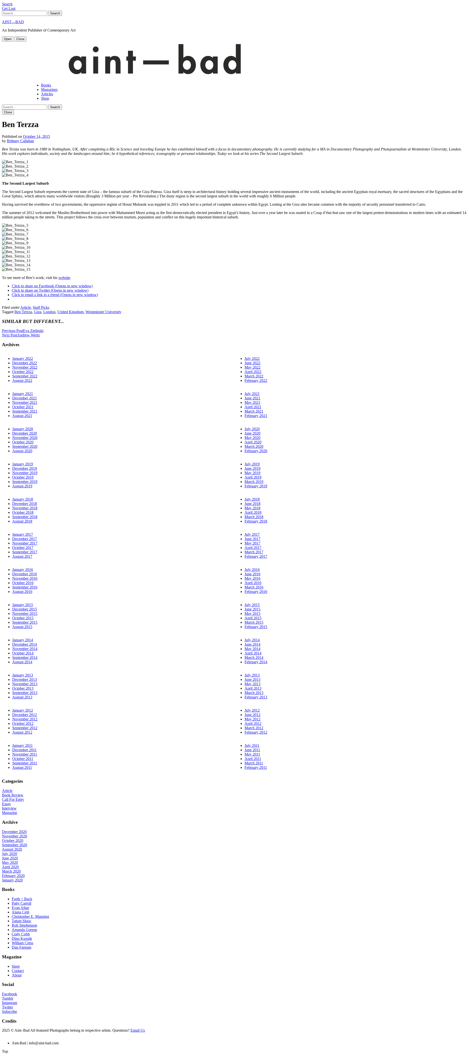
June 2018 (252, 504)
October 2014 (22, 653)
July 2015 (252, 605)
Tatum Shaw (21, 921)
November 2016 (24, 578)
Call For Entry (13, 799)
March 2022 (254, 376)
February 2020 (256, 451)
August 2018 (22, 521)
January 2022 (22, 358)
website (64, 278)
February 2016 (256, 591)
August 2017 (22, 556)
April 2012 (253, 723)
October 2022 (22, 372)
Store (16, 966)
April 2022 (253, 372)
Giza (37, 312)
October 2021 (22, 407)
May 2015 (252, 613)
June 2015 (252, 609)
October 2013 (22, 688)
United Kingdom (70, 312)
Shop (45, 98)
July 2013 (252, 675)
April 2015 (253, 618)
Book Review (12, 795)
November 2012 (24, 719)
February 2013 (256, 697)
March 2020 (254, 446)
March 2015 (254, 622)
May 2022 (252, 367)
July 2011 (252, 745)
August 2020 (22, 451)
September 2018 (24, 517)
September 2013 (24, 693)
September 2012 (24, 728)
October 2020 (22, 442)
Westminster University (103, 312)
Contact (18, 971)
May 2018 (252, 508)
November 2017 (24, 543)
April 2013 (253, 688)
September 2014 (24, 657)
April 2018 (253, 512)
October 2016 (22, 583)
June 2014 (252, 644)
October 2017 (22, 548)
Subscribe (9, 1011)
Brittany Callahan (20, 141)
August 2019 (22, 486)
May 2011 (252, 754)
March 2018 (254, 517)
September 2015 (24, 622)
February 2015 (256, 627)
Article (25, 307)
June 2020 (252, 433)
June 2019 (252, 468)
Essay (6, 804)
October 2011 (22, 759)
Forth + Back (22, 899)
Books (46, 85)
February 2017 (256, 556)
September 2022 (24, 376)
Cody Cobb (21, 934)
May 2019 (252, 473)
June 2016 (252, 574)
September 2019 (24, 482)
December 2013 (24, 679)
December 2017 (24, 539)
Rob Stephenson (24, 925)
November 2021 (24, 402)
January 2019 (22, 464)
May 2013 (252, 684)
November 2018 (24, 508)
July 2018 (252, 499)
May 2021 (252, 402)
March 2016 (254, 587)
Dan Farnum (21, 947)
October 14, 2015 (36, 136)
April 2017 (253, 548)
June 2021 (252, 398)
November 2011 (24, 754)
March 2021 (254, 411)
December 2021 (24, 398)
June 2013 (252, 679)
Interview (9, 808)
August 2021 (22, 416)
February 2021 (256, 416)
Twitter (7, 1007)
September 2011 (24, 763)
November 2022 (24, 367)
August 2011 (22, 767)
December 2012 (24, 715)
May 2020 (252, 438)
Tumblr (7, 998)
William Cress (22, 943)
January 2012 (22, 710)
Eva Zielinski (22, 331)
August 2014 (22, 662)
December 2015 (24, 609)
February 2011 (256, 767)
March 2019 (254, 482)
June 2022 (252, 363)
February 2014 (256, 662)
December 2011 (24, 750)
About (16, 975)
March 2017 (254, 552)
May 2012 (252, 719)
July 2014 (252, 640)
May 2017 (252, 543)
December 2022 (24, 363)
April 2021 (253, 407)
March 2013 (254, 693)
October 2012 (22, 723)
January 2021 (22, 394)
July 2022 (252, 358)
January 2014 (22, 640)
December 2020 (24, 433)
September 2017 (24, 552)
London (49, 312)
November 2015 (24, 613)
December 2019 (24, 468)
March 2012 (254, 728)
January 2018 (22, 499)
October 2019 (22, 477)
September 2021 (24, 411)
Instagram (9, 1003)
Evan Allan (20, 908)
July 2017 (252, 534)
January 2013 (22, 675)
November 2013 (24, 684)
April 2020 (253, 442)
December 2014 (24, 644)
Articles (47, 94)
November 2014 (24, 649)
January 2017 (22, 534)
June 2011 (252, 750)
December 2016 (24, 574)
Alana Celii (20, 912)
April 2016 (253, 583)
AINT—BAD (13, 22)
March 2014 (254, 657)
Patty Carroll (21, 903)
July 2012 (252, 710)
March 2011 (254, 763)
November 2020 (24, 438)
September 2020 (24, 446)
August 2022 (22, 380)
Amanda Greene (24, 930)
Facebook (9, 994)
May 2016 (252, 578)
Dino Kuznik (22, 938)
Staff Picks (41, 307)
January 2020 (22, 429)
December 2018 (24, 504)
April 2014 (253, 653)
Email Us (137, 1030)
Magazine (9, 813)
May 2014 (252, 649)
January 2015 (22, 605)
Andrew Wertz (21, 335)
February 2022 (256, 380)
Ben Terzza (23, 312)
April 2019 (253, 477)
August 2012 (22, 732)
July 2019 (252, 464)
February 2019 (256, 486)
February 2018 (256, 521)
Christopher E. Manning (30, 916)
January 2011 (22, 745)
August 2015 (22, 627)
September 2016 (24, 587)
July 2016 (252, 569)
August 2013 (22, 697)
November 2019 (24, 473)
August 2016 (22, 591)
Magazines (49, 89)
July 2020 (252, 429)
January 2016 (22, 569)
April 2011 (253, 759)
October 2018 (22, 512)
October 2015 (22, 618)
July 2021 (252, 394)
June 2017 (252, 539)
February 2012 (256, 732)
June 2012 (252, 715)
